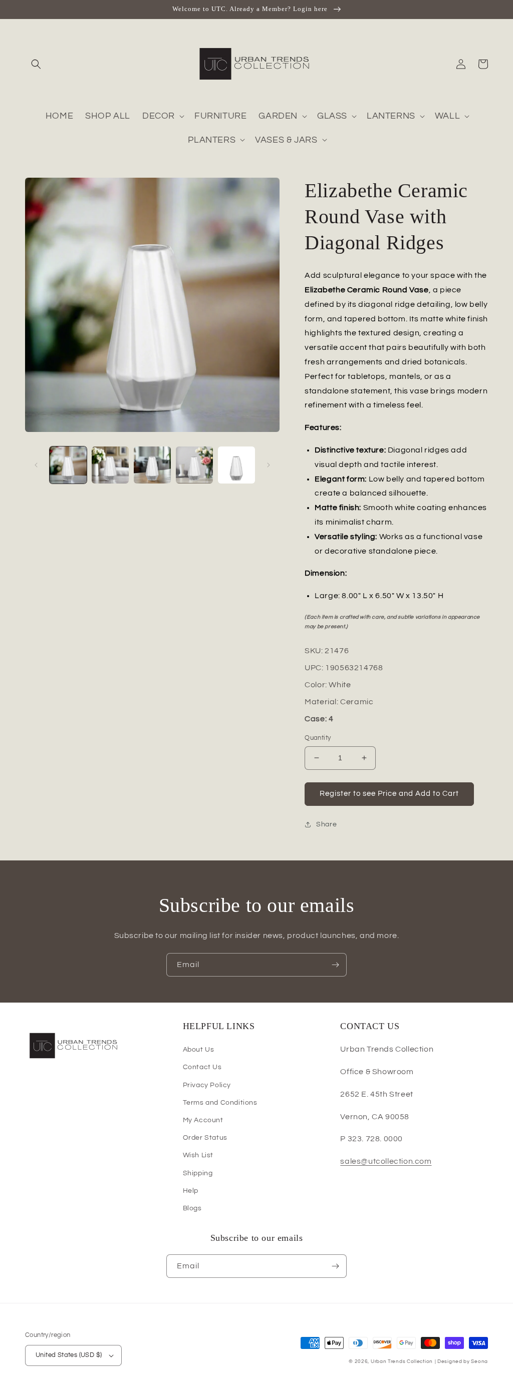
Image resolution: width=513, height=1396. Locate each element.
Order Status (205, 1137)
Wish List (198, 1155)
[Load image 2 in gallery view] (110, 465)
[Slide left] (36, 465)
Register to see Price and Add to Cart (389, 793)
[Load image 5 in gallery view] (236, 465)
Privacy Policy (207, 1085)
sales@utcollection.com (385, 1161)
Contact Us (202, 1067)
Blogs (192, 1208)
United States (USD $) (69, 1354)
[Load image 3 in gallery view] (152, 465)
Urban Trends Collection (402, 1361)
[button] (36, 64)
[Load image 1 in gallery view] (68, 465)
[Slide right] (269, 465)
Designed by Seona (462, 1361)
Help (190, 1190)
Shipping (198, 1173)
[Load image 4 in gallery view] (194, 465)
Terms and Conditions (220, 1102)
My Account (203, 1120)
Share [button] (326, 824)
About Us (198, 1049)
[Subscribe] (335, 965)
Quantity (318, 737)
